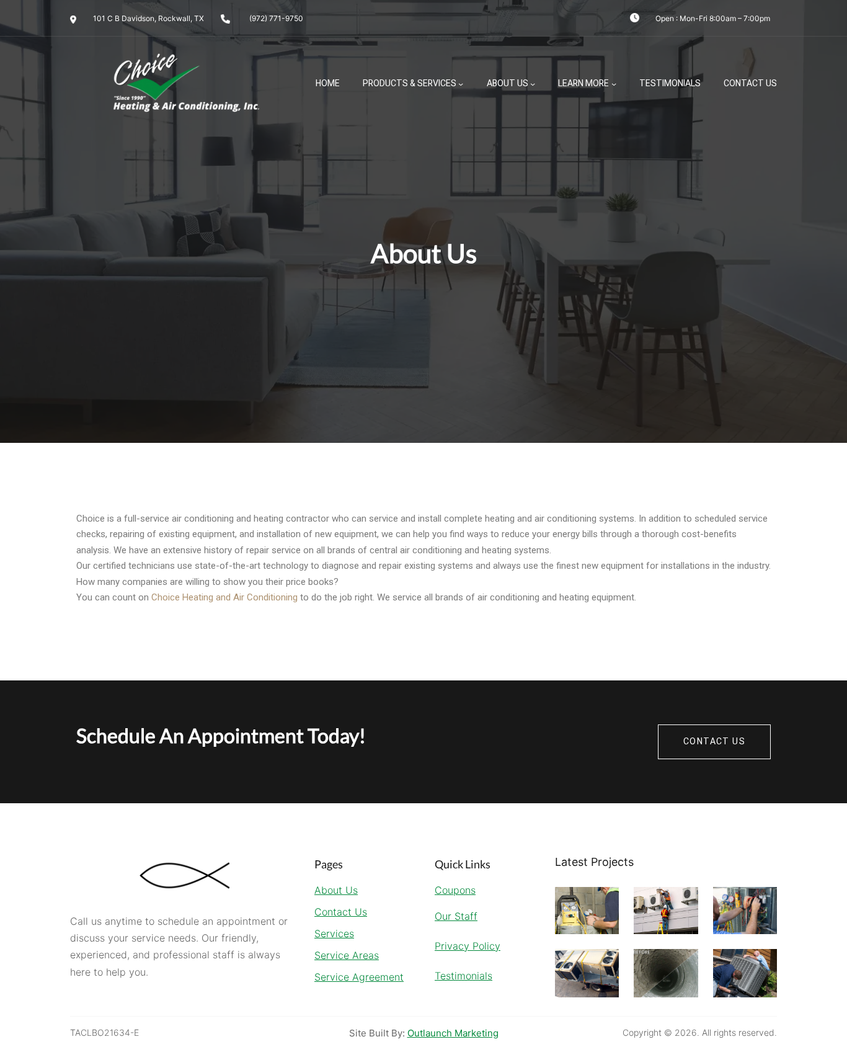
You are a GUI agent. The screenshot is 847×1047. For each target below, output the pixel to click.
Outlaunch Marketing (453, 1033)
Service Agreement (359, 977)
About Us (507, 83)
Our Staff (456, 916)
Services (334, 933)
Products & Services (409, 83)
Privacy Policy (467, 946)
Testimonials (463, 975)
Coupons (455, 890)
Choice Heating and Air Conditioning (224, 597)
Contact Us (340, 912)
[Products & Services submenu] (460, 83)
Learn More (583, 83)
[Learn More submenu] (613, 83)
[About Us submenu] (532, 83)
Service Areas (346, 955)
